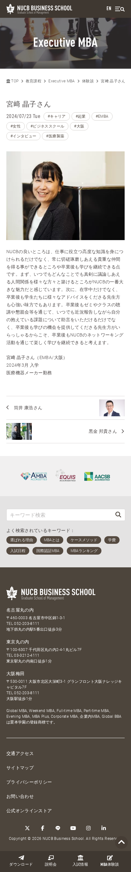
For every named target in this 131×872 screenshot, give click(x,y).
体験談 (109, 865)
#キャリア (57, 116)
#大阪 (79, 126)
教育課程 (33, 81)
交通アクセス (20, 753)
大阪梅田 (15, 673)
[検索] (118, 514)
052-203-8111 (26, 623)
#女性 (15, 126)
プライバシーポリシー (29, 782)
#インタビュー (23, 136)
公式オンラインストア (29, 810)
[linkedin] (103, 828)
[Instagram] (88, 828)
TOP (14, 81)
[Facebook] (42, 828)
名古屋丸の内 (20, 609)
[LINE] (58, 828)
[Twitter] (27, 828)
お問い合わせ (20, 796)
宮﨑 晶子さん (113, 81)
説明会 (51, 865)
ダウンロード (21, 865)
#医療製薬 (55, 136)
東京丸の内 (17, 641)
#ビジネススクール (47, 126)
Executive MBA (61, 81)
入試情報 (80, 865)
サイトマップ (20, 767)
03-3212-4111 (26, 655)
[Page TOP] (121, 842)
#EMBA (102, 116)
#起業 (81, 116)
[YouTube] (73, 828)
